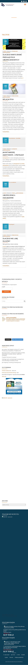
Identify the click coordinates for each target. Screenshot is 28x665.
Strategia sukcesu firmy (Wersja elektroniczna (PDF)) (14, 630)
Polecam (11, 657)
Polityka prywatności (19, 657)
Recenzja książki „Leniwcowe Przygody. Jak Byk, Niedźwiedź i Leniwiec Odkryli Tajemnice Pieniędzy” (13, 354)
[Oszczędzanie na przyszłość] (8, 4)
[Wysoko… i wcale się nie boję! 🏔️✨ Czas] (14, 325)
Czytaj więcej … (6, 131)
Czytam (6, 657)
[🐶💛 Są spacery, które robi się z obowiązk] (14, 336)
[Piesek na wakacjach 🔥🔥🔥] (14, 331)
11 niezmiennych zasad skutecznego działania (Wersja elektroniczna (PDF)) (14, 647)
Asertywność (6, 158)
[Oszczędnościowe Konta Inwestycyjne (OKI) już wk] (14, 335)
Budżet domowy (15, 95)
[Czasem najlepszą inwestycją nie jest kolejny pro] (14, 323)
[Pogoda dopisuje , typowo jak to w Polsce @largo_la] (14, 330)
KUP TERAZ (8, 635)
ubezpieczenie (15, 51)
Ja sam (4, 246)
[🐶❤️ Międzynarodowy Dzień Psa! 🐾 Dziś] (14, 326)
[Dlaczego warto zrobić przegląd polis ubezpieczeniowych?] (14, 44)
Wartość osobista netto (6, 370)
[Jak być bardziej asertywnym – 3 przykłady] (11, 138)
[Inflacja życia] (14, 88)
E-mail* (3, 286)
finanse (13, 193)
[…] (22, 78)
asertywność (14, 148)
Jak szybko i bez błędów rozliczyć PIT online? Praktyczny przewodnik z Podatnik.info (13, 350)
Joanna (5, 51)
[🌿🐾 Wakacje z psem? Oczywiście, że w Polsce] (14, 333)
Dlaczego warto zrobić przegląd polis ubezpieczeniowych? (12, 57)
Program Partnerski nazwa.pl (9, 357)
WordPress (20, 661)
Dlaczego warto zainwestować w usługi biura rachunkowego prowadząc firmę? (13, 359)
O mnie (18, 654)
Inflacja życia (8, 99)
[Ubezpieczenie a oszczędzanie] (9, 182)
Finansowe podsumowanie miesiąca (9, 372)
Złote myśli (4, 376)
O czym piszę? (6, 654)
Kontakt (23, 654)
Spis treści (13, 654)
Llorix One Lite (8, 661)
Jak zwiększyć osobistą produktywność (11, 362)
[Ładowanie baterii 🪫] (14, 328)
